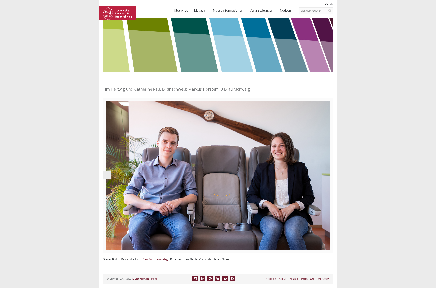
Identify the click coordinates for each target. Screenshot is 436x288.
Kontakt (294, 278)
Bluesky (217, 278)
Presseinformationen (228, 10)
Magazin (200, 10)
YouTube (225, 278)
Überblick (181, 10)
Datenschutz (307, 278)
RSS (232, 278)
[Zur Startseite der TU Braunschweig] (117, 13)
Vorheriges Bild (107, 175)
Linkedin (202, 278)
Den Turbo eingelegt (156, 259)
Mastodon (210, 278)
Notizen (285, 10)
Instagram (195, 278)
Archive (282, 278)
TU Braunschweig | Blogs (144, 278)
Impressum (323, 278)
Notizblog (271, 278)
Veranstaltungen (261, 10)
